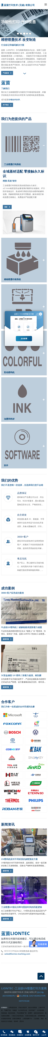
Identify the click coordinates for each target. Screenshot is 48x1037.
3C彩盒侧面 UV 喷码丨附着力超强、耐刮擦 (21, 675)
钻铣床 (15, 1010)
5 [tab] (30, 34)
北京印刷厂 (32, 1010)
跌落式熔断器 (16, 1019)
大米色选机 (40, 1010)
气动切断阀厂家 (22, 1013)
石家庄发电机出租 (30, 1016)
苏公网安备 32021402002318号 (32, 996)
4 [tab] (27, 34)
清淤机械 (4, 1013)
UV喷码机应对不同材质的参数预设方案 (19, 859)
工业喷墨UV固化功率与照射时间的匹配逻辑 (21, 907)
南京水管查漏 (32, 1007)
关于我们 (6, 105)
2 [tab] (21, 34)
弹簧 (42, 1019)
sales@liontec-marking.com (17, 954)
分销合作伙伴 (14, 99)
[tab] (24, 73)
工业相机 (36, 1019)
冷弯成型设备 (13, 1007)
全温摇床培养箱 (6, 1019)
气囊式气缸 (7, 1010)
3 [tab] (24, 34)
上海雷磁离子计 (27, 1019)
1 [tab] (18, 34)
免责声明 (21, 1001)
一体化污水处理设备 (17, 1016)
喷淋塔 (16, 1021)
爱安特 (22, 1021)
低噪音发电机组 (39, 1013)
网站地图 (26, 1001)
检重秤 (30, 1013)
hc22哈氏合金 (22, 1010)
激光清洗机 (11, 1013)
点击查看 (24, 338)
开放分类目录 (22, 1007)
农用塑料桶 (41, 1016)
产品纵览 (6, 73)
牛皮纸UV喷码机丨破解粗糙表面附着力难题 (21, 627)
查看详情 (6, 639)
